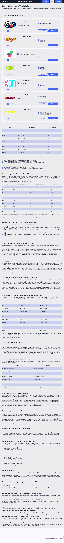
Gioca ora (53, 30)
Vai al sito (43, 30)
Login (52, 1)
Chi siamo (30, 1)
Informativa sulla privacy (22, 1)
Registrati (58, 1)
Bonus (45, 1)
